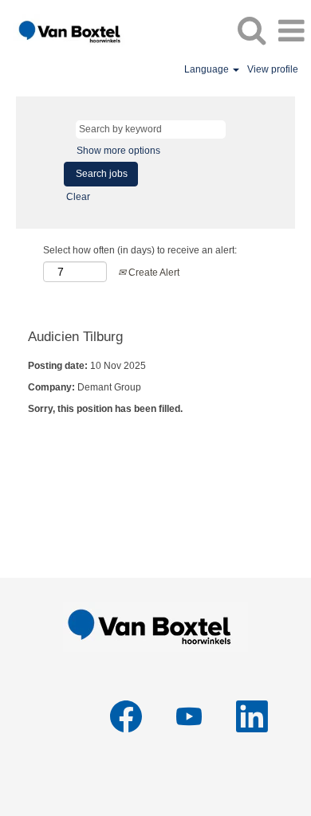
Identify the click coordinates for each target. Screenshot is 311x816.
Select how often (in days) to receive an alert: (140, 250)
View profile (272, 69)
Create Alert (152, 272)
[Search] (251, 30)
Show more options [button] (118, 150)
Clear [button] (78, 196)
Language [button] (207, 69)
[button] (291, 30)
